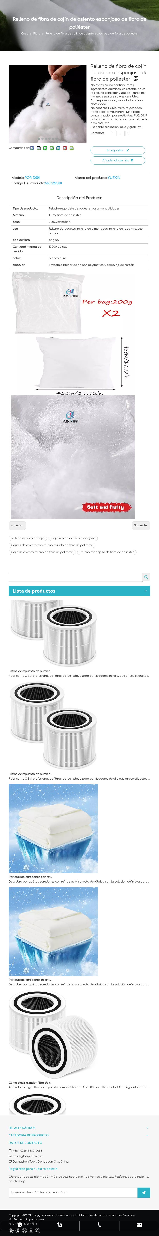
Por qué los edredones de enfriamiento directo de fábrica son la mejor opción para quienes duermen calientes (31, 967)
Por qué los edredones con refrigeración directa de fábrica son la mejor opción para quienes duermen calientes (31, 864)
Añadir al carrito (115, 160)
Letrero (39, 1219)
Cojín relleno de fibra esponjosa (73, 538)
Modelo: (18, 178)
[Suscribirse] (143, 1193)
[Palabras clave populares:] (146, 577)
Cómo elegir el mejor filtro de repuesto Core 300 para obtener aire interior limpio (31, 1070)
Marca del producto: (91, 178)
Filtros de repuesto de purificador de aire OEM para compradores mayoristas (31, 658)
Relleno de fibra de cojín (27, 538)
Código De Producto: (28, 183)
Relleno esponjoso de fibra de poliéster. (107, 552)
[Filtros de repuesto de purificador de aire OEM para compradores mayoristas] (53, 654)
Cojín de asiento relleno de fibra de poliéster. (42, 552)
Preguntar (115, 150)
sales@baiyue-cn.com (28, 1156)
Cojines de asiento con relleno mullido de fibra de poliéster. (52, 545)
